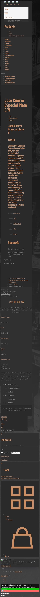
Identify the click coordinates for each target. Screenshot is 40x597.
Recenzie (11, 120)
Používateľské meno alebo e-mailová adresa (12, 446)
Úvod (10, 32)
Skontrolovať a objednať (6, 476)
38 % (14, 218)
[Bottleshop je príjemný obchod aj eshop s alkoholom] (12, 4)
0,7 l (14, 229)
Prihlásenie (15, 453)
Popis (10, 116)
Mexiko (15, 234)
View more (36, 587)
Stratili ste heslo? (5, 456)
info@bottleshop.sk (5, 294)
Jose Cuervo (16, 213)
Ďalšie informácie (13, 118)
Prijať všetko (6, 566)
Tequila (10, 34)
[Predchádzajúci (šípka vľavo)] (2, 595)
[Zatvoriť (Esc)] (8, 593)
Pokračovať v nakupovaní (7, 478)
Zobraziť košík (16, 478)
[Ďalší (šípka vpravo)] (4, 595)
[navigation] (20, 470)
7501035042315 (17, 224)
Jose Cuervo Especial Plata (19, 280)
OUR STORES (10, 17)
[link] (21, 21)
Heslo (2, 449)
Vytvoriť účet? (4, 460)
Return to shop (18, 571)
